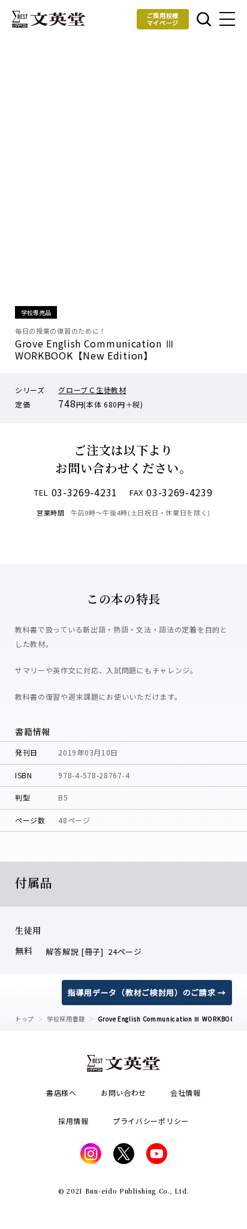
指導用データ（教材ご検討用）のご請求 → (147, 992)
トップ (24, 1018)
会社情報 (185, 1092)
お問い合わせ (123, 1092)
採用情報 (73, 1121)
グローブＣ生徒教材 (92, 390)
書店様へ (61, 1092)
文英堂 (48, 19)
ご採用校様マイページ (163, 19)
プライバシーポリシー (151, 1121)
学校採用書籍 (66, 1018)
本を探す (203, 19)
